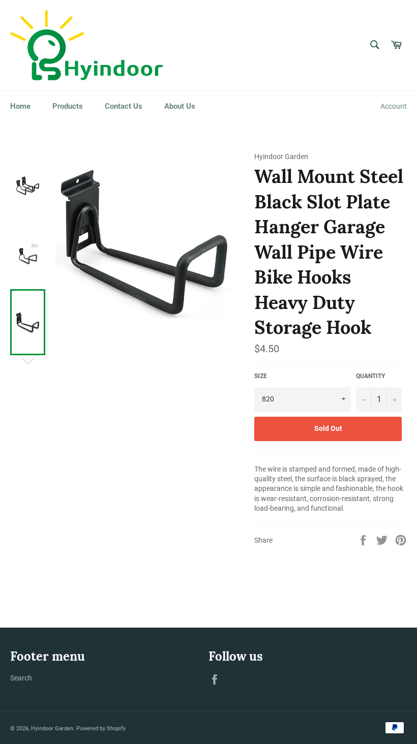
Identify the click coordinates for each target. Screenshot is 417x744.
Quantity (370, 376)
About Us (179, 106)
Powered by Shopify (101, 728)
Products (67, 106)
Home (20, 106)
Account (393, 106)
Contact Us (123, 106)
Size (260, 376)
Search (21, 678)
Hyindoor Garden (52, 728)
